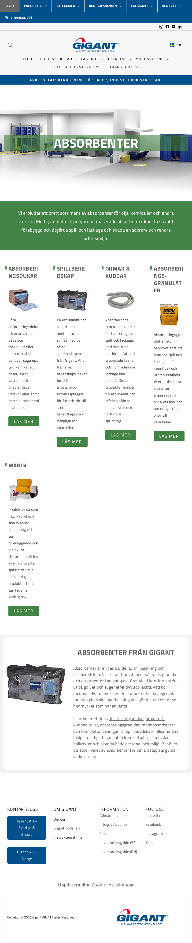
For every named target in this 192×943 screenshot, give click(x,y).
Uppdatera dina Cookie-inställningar (96, 885)
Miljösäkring (151, 58)
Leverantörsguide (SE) (118, 842)
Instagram (154, 833)
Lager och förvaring (105, 58)
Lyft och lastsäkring (78, 66)
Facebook (153, 824)
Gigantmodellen (66, 828)
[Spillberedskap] (72, 300)
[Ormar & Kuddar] (120, 300)
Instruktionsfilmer (68, 837)
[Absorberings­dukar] (23, 300)
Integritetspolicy (113, 824)
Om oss (59, 819)
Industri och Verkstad (48, 58)
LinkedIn (153, 815)
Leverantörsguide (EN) (118, 851)
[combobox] (175, 45)
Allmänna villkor (113, 815)
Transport (122, 66)
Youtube (152, 842)
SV (179, 45)
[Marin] (23, 490)
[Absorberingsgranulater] (169, 315)
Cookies (106, 833)
